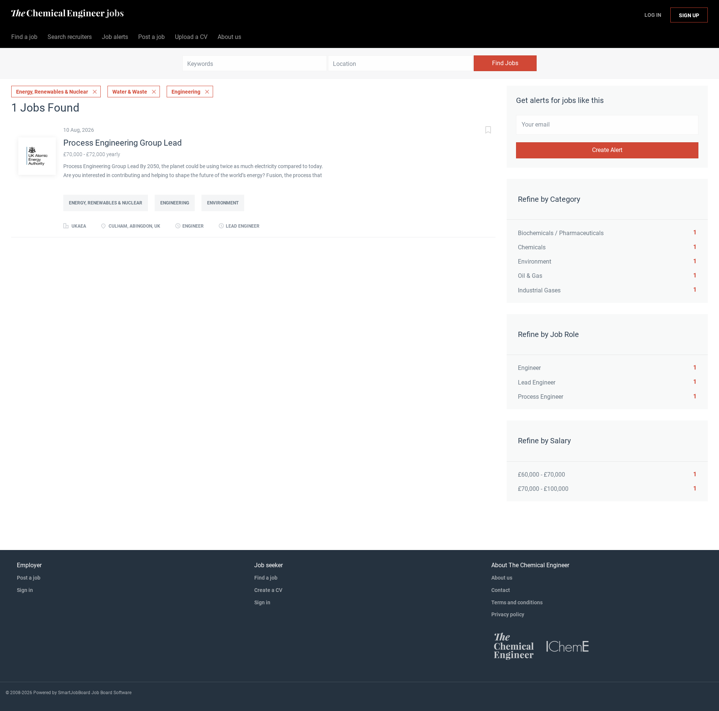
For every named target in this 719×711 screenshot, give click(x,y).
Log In (652, 15)
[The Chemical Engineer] (513, 646)
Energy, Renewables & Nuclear (52, 92)
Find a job (265, 578)
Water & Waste (129, 92)
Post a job (28, 578)
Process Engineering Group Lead (122, 143)
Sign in (25, 590)
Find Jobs (505, 63)
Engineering (186, 92)
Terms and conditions (517, 602)
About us (501, 578)
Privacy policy (507, 614)
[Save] (480, 131)
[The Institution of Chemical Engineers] (567, 646)
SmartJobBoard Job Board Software (94, 692)
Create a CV (268, 590)
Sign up (689, 15)
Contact (500, 590)
